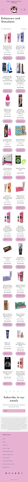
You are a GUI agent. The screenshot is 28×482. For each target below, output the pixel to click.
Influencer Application (8, 454)
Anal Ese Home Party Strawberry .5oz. (7, 141)
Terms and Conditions (8, 460)
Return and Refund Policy (9, 464)
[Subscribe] (23, 410)
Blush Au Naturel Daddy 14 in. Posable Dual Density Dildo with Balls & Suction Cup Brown (20, 80)
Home (4, 438)
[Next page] (21, 391)
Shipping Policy (6, 467)
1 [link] (6, 391)
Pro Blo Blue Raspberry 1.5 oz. (20, 258)
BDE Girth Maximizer (7, 343)
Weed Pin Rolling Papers (20, 169)
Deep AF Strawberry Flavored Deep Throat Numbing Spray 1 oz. (7, 229)
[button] (2, 9)
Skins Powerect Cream (8, 258)
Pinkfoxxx (16, 479)
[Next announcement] (25, 2)
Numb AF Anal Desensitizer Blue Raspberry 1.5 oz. (20, 47)
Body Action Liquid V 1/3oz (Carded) (7, 111)
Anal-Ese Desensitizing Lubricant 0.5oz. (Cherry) (20, 111)
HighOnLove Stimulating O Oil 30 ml (20, 344)
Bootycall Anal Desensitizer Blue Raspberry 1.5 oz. (7, 287)
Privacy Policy (6, 457)
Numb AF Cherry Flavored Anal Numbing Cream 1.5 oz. (7, 48)
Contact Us (5, 445)
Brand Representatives (8, 451)
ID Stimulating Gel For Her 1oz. (7, 169)
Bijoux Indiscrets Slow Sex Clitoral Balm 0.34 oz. (7, 315)
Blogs (4, 441)
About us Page (6, 448)
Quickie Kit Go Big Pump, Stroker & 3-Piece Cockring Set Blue (7, 78)
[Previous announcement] (2, 2)
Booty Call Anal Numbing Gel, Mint (20, 315)
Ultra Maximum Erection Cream (20, 140)
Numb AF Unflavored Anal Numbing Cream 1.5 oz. (7, 198)
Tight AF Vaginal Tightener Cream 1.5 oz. (20, 287)
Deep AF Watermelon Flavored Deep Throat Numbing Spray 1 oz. (20, 229)
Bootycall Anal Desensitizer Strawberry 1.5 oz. (20, 197)
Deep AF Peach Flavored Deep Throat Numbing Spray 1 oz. (20, 373)
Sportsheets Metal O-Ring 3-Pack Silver (7, 373)
